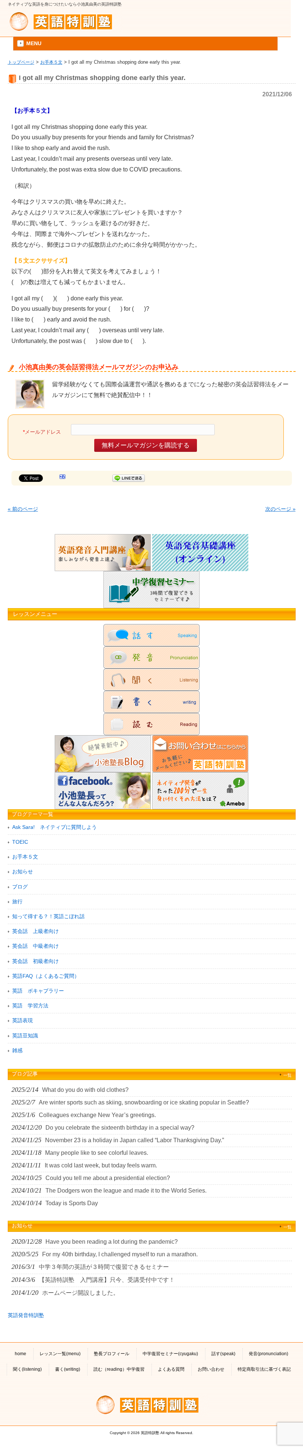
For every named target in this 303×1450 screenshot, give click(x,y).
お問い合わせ (211, 1369)
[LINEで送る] (128, 478)
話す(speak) (223, 1353)
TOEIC (20, 842)
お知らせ (22, 871)
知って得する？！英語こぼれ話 (48, 916)
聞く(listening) (27, 1369)
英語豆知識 (25, 1036)
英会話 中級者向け (35, 946)
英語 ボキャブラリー (38, 991)
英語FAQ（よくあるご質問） (45, 976)
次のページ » (280, 509)
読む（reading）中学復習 (118, 1369)
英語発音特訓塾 (26, 1315)
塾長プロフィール (111, 1353)
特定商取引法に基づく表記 (264, 1369)
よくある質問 (171, 1369)
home (20, 1353)
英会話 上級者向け (35, 931)
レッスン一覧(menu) (60, 1353)
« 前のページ (23, 509)
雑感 (17, 1050)
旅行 (17, 901)
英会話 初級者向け (35, 961)
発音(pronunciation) (268, 1353)
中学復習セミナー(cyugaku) (170, 1353)
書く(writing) (67, 1369)
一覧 (287, 1075)
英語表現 (22, 1020)
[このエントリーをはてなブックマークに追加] (62, 478)
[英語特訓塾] (65, 21)
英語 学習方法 (30, 1006)
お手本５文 (51, 62)
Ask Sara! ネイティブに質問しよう (54, 827)
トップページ (21, 62)
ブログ (20, 887)
